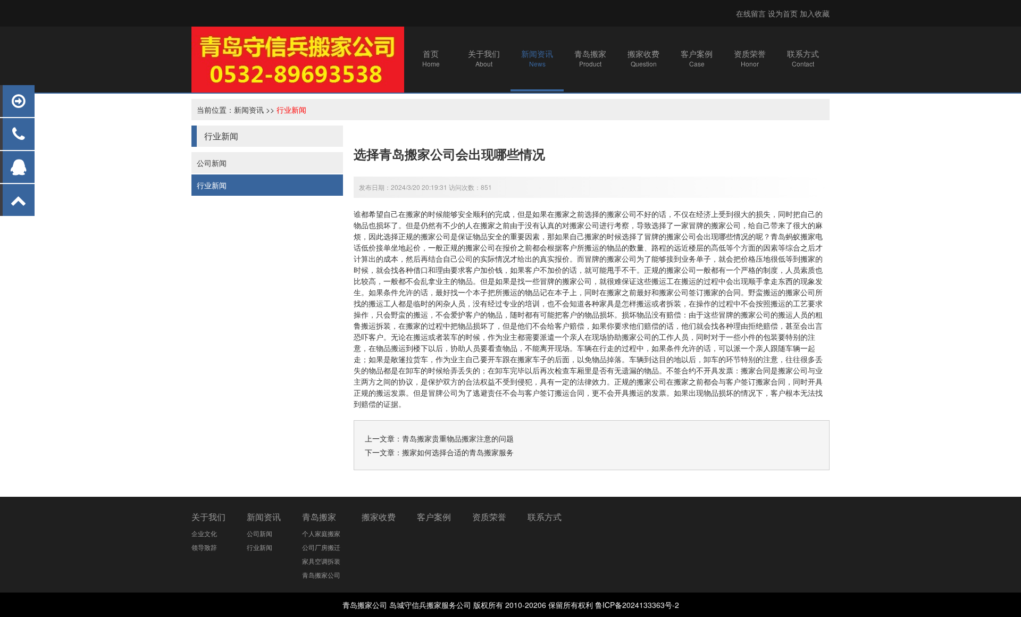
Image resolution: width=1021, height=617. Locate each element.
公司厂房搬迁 (321, 547)
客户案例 (434, 517)
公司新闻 (212, 162)
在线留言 (751, 13)
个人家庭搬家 (321, 533)
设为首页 (783, 13)
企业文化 (204, 533)
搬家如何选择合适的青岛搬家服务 (458, 452)
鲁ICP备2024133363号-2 (637, 604)
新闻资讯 (249, 109)
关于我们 (208, 517)
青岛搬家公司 (321, 574)
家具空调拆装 (321, 560)
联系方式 (545, 517)
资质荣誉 (489, 517)
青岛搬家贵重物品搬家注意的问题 (458, 438)
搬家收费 (379, 517)
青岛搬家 (319, 517)
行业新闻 (291, 109)
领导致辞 (204, 547)
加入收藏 (815, 13)
